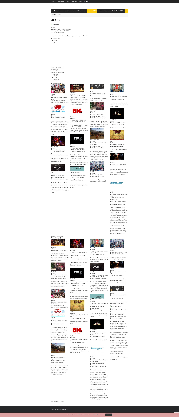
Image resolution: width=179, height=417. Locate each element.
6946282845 (81, 121)
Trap (111, 141)
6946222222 (81, 151)
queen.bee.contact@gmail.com (118, 316)
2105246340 (62, 151)
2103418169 (101, 95)
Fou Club (72, 144)
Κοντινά (55, 43)
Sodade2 (112, 161)
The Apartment (54, 146)
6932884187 (81, 177)
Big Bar (72, 116)
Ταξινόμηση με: (57, 72)
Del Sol (91, 90)
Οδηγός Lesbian (92, 11)
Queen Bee (112, 308)
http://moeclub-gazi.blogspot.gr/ (60, 179)
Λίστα (53, 83)
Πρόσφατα (55, 74)
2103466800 (81, 149)
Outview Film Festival (85, 1)
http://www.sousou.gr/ (77, 180)
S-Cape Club (93, 171)
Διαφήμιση (61, 1)
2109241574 (101, 116)
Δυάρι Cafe (112, 93)
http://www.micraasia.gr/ (98, 147)
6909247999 (101, 146)
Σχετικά (55, 42)
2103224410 (62, 32)
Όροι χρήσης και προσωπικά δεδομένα (59, 409)
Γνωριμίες (107, 11)
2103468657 (121, 166)
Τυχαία (55, 77)
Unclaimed (56, 79)
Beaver (111, 191)
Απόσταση (55, 80)
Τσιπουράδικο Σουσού (75, 172)
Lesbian (52, 6)
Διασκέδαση (66, 11)
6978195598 (101, 176)
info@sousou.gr (76, 179)
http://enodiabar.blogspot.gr (98, 117)
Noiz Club (53, 94)
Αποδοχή (109, 414)
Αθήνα (53, 27)
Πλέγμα (58, 83)
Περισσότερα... (100, 414)
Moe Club (53, 172)
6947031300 (62, 117)
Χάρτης (55, 40)
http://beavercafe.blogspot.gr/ (118, 201)
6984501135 (121, 314)
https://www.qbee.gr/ (116, 318)
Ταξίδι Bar (53, 112)
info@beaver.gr (115, 199)
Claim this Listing (56, 38)
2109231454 (121, 124)
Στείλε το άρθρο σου (71, 1)
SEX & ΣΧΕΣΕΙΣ (81, 11)
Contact (54, 1)
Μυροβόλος (73, 92)
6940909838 (62, 177)
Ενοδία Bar (92, 111)
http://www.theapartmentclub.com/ (59, 155)
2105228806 (81, 97)
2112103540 (121, 197)
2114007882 (121, 313)
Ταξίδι (100, 11)
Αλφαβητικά (56, 75)
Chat (113, 11)
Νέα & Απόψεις (56, 11)
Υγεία (74, 11)
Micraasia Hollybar (94, 139)
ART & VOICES (119, 11)
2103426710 (121, 99)
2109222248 (121, 146)
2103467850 (62, 100)
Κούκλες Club (113, 119)
